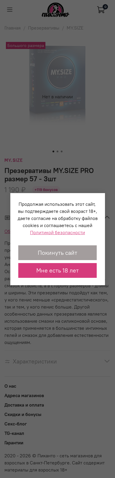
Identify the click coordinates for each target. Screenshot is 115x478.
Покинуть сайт (57, 252)
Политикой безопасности (57, 232)
